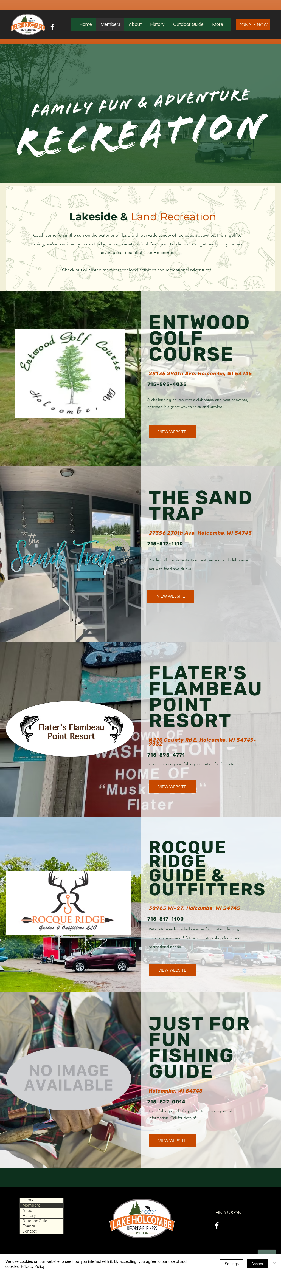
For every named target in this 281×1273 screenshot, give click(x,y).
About (28, 1210)
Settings (232, 1263)
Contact (30, 1231)
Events (29, 1226)
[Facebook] (52, 26)
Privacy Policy (33, 1266)
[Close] (274, 1264)
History (29, 1215)
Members (31, 1205)
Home (28, 1200)
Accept (257, 1263)
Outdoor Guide (36, 1221)
